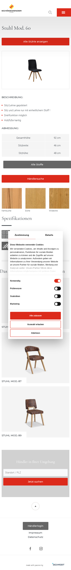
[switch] (57, 288)
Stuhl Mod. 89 (35, 411)
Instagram (41, 548)
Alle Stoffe (37, 164)
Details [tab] (49, 235)
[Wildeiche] (59, 198)
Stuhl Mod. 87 (35, 357)
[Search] (50, 12)
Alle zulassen (35, 315)
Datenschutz (35, 537)
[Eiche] (35, 198)
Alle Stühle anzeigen (35, 41)
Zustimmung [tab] (22, 235)
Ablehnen (35, 333)
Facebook (30, 548)
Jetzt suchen (35, 481)
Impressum (35, 532)
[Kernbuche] (12, 198)
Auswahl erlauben (35, 324)
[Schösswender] (11, 8)
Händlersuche (35, 178)
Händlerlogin (35, 525)
